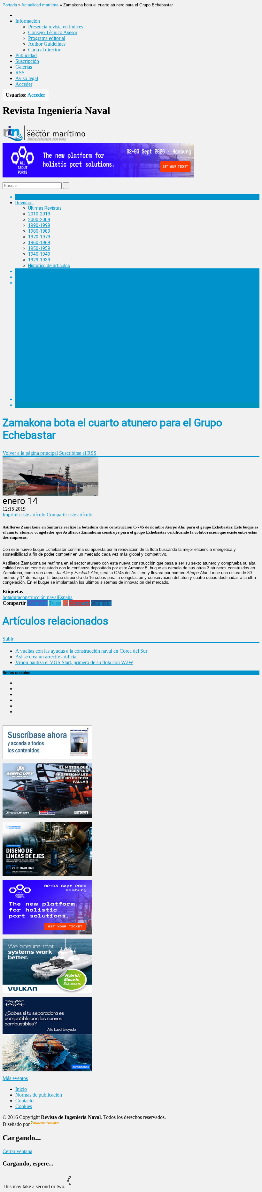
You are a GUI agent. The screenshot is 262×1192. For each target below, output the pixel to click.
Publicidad (26, 55)
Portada (10, 5)
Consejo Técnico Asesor (52, 32)
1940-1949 (39, 254)
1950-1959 (39, 248)
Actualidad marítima (39, 5)
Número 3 (38, 331)
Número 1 (38, 360)
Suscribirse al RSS (77, 453)
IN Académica (29, 282)
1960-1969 (39, 242)
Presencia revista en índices (55, 26)
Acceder (23, 84)
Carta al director (44, 49)
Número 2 (38, 348)
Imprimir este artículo (24, 514)
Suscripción (27, 61)
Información (40, 393)
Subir (8, 638)
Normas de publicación (51, 387)
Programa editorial (46, 38)
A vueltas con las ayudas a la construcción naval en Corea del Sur (81, 651)
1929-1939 (39, 259)
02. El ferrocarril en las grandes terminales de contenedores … (103, 376)
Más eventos (15, 1078)
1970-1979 (39, 236)
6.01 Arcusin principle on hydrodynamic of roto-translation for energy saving (117, 293)
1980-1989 (39, 231)
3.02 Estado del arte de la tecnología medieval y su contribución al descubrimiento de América (135, 343)
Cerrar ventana (17, 1151)
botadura (11, 597)
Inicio (21, 1089)
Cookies (23, 1106)
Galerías (23, 67)
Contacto (24, 1100)
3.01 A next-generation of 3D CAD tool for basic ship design (100, 337)
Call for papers (43, 382)
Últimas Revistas (45, 208)
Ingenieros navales (34, 399)
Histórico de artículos (49, 265)
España (65, 597)
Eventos (23, 405)
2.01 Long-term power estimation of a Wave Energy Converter (103, 354)
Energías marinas (32, 271)
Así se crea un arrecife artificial (46, 656)
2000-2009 (39, 219)
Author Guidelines (47, 44)
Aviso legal (26, 78)
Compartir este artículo (69, 514)
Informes (24, 277)
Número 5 (38, 299)
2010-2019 (39, 213)
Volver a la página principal (30, 453)
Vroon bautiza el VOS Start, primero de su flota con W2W (74, 662)
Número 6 (38, 288)
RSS (20, 72)
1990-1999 (39, 225)
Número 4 (38, 315)
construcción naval (39, 597)
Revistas (24, 202)
